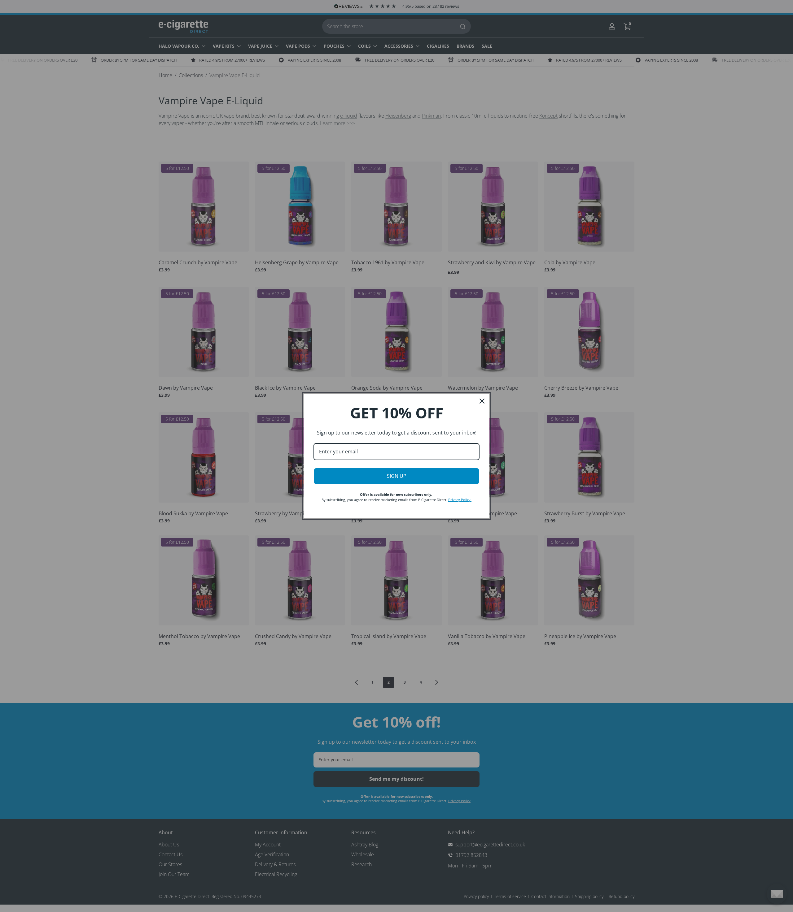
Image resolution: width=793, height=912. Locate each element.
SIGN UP (396, 476)
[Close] (482, 401)
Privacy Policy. (459, 499)
